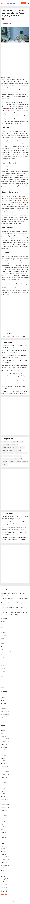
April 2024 (3, 761)
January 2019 (4, 854)
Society (5, 461)
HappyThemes (22, 901)
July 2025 (3, 719)
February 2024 (4, 766)
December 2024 (5, 739)
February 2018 (4, 879)
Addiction (5, 442)
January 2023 (4, 802)
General (5, 450)
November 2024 (5, 741)
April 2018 (3, 873)
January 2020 (4, 832)
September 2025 (5, 714)
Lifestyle (24, 453)
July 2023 (3, 785)
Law (17, 453)
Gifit (11, 450)
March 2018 (4, 876)
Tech (19, 461)
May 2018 (3, 870)
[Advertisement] (15, 59)
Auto (13, 442)
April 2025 (3, 728)
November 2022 (5, 807)
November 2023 (5, 774)
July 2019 (3, 840)
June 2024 (3, 755)
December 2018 (5, 857)
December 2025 (5, 708)
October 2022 (4, 810)
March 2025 (4, 730)
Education (15, 444)
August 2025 (4, 717)
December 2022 (5, 804)
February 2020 (4, 829)
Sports (12, 461)
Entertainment (7, 447)
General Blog (11, 901)
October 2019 (4, 835)
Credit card (6, 444)
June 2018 (3, 868)
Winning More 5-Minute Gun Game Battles (13, 371)
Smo (20, 458)
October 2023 (4, 777)
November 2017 (5, 887)
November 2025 (5, 711)
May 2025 (3, 725)
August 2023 (4, 782)
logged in (11, 336)
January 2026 (4, 706)
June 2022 (3, 821)
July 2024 (3, 752)
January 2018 (4, 881)
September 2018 (5, 865)
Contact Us (4, 894)
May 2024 (3, 758)
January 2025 (4, 736)
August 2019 (4, 837)
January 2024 (4, 769)
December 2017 (5, 884)
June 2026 (3, 697)
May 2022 (3, 824)
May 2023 (3, 791)
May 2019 (3, 846)
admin (6, 19)
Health (18, 450)
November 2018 (5, 859)
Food (23, 447)
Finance (16, 447)
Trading (25, 461)
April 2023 (3, 793)
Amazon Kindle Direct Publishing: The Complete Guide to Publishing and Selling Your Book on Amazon (14, 376)
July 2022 (3, 818)
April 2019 (3, 848)
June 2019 (3, 843)
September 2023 (5, 780)
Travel (5, 464)
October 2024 (4, 744)
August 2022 (4, 815)
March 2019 (4, 851)
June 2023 (3, 788)
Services (5, 458)
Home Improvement (8, 453)
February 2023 (4, 799)
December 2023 (5, 772)
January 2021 (4, 826)
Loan (4, 456)
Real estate (18, 456)
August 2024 (4, 750)
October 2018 (4, 862)
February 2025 (4, 733)
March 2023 (4, 796)
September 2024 (5, 747)
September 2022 (5, 813)
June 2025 (3, 722)
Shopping (13, 458)
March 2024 (4, 763)
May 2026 (3, 700)
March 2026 (4, 703)
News (11, 456)
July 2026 (3, 695)
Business (20, 442)
